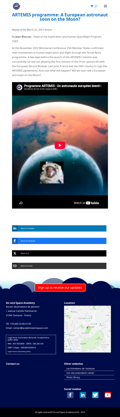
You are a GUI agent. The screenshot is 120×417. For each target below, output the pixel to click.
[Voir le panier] (93, 6)
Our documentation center (80, 372)
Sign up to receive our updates (60, 287)
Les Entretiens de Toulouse (80, 368)
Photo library (73, 377)
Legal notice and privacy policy (19, 351)
